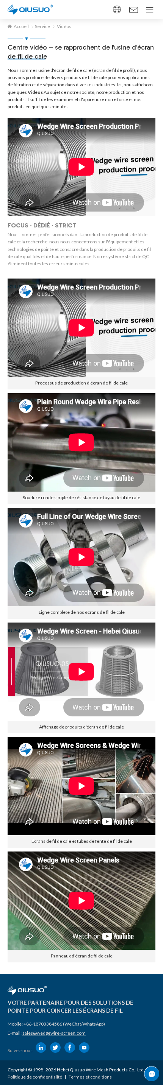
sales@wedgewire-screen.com (54, 1033)
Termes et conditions (90, 1077)
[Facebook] (69, 1047)
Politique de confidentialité (35, 1077)
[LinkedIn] (41, 1047)
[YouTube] (84, 1047)
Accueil (21, 26)
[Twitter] (55, 1047)
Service (42, 26)
